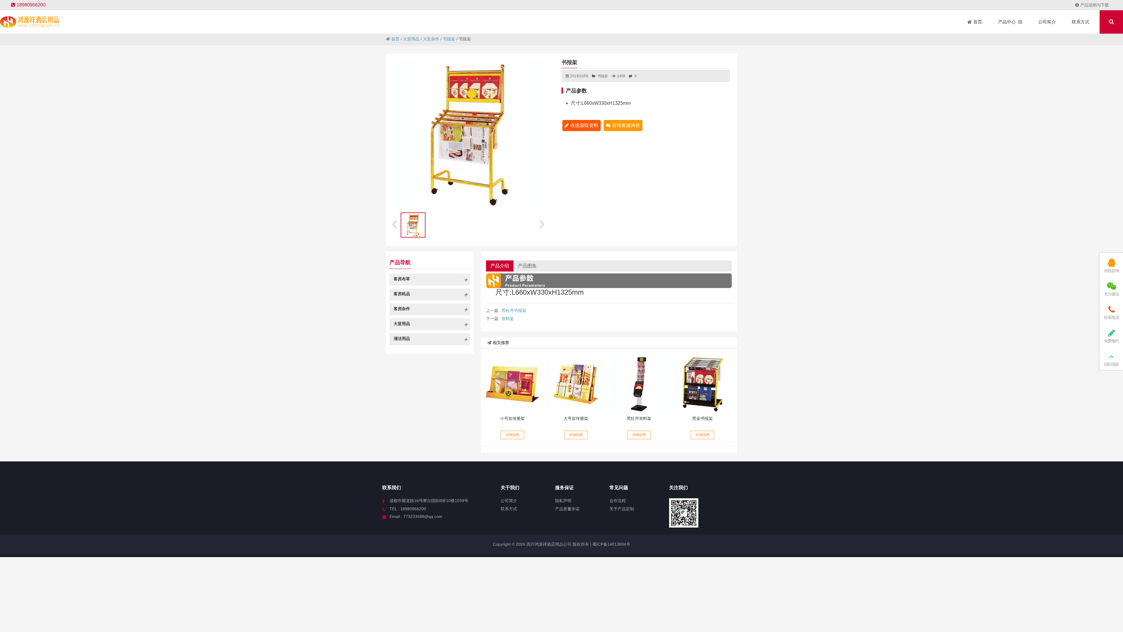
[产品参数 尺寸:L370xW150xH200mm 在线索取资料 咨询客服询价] (512, 384)
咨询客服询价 (626, 125)
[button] (543, 223)
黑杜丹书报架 (514, 310)
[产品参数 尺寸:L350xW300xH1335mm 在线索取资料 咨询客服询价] (639, 384)
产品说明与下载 (1094, 5)
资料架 (508, 318)
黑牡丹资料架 (639, 418)
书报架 (449, 39)
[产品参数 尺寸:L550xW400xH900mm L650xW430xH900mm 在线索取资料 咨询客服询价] (702, 384)
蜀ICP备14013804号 (610, 544)
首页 (395, 39)
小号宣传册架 (512, 418)
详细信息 (512, 435)
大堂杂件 (431, 39)
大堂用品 (411, 39)
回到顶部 (1111, 364)
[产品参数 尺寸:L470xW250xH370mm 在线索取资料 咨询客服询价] (576, 384)
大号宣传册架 (576, 418)
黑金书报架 (702, 418)
